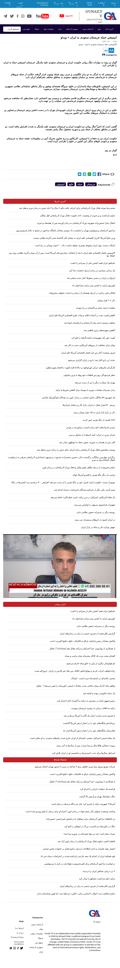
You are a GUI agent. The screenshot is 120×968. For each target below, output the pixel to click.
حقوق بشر (26, 29)
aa (106, 50)
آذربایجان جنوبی (87, 29)
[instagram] (23, 16)
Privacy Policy (17, 937)
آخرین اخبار (109, 29)
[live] (66, 16)
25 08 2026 (89, 4)
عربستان (91, 184)
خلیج (71, 184)
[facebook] (17, 16)
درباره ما (113, 4)
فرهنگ (36, 29)
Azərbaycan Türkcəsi (42, 4)
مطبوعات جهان (48, 29)
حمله (79, 184)
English (7, 4)
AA (111, 50)
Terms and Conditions (19, 943)
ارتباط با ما (101, 4)
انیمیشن (60, 184)
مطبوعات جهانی (36, 934)
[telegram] (5, 16)
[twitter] (11, 16)
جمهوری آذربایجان (72, 29)
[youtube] (42, 16)
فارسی (20, 4)
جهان (99, 29)
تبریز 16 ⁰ (58, 4)
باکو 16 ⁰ (73, 4)
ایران (60, 29)
